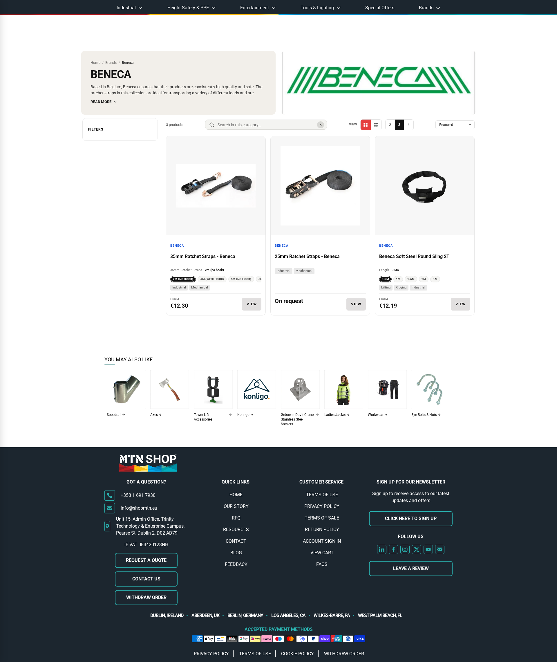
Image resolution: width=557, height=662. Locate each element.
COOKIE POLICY (297, 653)
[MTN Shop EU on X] (416, 549)
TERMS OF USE (322, 494)
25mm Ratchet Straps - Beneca (307, 256)
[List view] (376, 125)
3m (435, 279)
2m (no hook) (183, 279)
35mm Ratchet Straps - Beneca (202, 256)
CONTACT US (146, 579)
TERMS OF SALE (322, 518)
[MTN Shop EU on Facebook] (393, 549)
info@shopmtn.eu (139, 508)
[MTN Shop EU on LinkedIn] (381, 549)
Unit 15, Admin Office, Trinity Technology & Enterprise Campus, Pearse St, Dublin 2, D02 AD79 (150, 526)
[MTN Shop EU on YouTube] (428, 549)
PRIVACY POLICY (321, 506)
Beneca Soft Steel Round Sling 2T (414, 256)
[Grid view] (366, 125)
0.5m (385, 279)
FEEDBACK (236, 564)
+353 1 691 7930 (138, 495)
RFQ (236, 518)
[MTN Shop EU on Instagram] (405, 549)
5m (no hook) (241, 279)
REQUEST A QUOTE (146, 560)
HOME (236, 494)
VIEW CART (322, 552)
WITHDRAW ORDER (146, 597)
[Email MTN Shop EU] (439, 549)
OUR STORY (236, 506)
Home (95, 63)
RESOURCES (236, 529)
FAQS (322, 564)
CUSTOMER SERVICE (321, 482)
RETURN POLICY (322, 529)
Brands (111, 63)
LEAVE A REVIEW (411, 568)
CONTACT (236, 541)
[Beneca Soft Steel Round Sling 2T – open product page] (424, 185)
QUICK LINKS (235, 482)
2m (424, 279)
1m (398, 279)
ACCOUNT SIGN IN (322, 541)
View (252, 304)
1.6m (411, 279)
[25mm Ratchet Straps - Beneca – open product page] (320, 185)
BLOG (236, 552)
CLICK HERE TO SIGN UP (411, 518)
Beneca (177, 246)
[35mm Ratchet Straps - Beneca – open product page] (215, 185)
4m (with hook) (212, 279)
